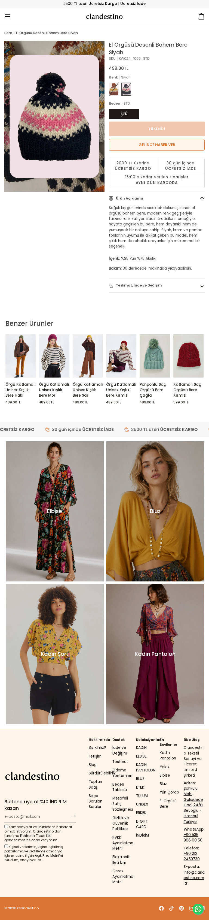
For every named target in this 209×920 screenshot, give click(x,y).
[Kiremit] (114, 89)
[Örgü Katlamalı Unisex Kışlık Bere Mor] (54, 356)
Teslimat (120, 761)
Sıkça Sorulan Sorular (95, 801)
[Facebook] (161, 908)
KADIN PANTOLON (145, 767)
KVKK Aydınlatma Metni (122, 843)
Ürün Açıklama (129, 198)
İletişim (95, 756)
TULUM (142, 795)
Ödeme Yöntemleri (122, 773)
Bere (8, 33)
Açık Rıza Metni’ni (49, 855)
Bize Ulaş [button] (191, 739)
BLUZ (140, 778)
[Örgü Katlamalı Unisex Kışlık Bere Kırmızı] (121, 356)
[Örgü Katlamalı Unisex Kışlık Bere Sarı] (88, 356)
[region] (157, 173)
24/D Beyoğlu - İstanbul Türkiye (193, 813)
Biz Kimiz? (97, 747)
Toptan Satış (95, 784)
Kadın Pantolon (168, 755)
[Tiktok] (171, 908)
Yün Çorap (169, 792)
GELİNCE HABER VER (157, 144)
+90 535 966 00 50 (193, 837)
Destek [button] (118, 739)
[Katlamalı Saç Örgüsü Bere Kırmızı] (188, 356)
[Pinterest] (181, 908)
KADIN (141, 747)
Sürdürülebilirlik (102, 773)
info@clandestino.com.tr (194, 878)
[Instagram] (191, 908)
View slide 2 (16, 194)
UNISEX (142, 804)
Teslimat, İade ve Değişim (138, 285)
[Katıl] (71, 816)
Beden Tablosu (119, 787)
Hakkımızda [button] (99, 739)
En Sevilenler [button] (168, 742)
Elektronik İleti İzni (121, 859)
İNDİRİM (142, 835)
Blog (93, 764)
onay (35, 840)
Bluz (163, 783)
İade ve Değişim (119, 750)
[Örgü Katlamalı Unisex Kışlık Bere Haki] (20, 356)
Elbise (165, 775)
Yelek (165, 767)
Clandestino (28, 908)
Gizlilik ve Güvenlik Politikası (120, 823)
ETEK (140, 787)
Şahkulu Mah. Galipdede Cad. (193, 797)
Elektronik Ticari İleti (35, 835)
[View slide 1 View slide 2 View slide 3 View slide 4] (54, 116)
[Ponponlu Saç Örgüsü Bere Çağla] (155, 356)
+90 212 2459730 (192, 856)
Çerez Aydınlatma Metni (122, 876)
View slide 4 (29, 194)
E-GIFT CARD (142, 824)
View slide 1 (10, 194)
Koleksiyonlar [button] (146, 739)
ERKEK (141, 812)
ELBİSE (141, 756)
